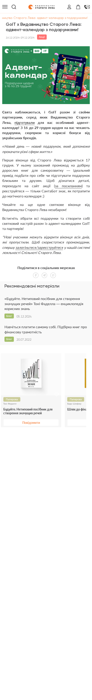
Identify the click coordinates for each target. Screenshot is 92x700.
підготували (25, 122)
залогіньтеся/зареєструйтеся (39, 247)
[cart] (78, 7)
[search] (14, 7)
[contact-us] (87, 7)
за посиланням (68, 186)
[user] (69, 7)
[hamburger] (5, 7)
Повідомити (31, 422)
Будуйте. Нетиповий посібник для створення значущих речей (27, 411)
